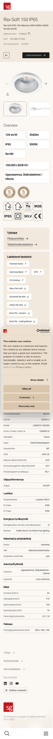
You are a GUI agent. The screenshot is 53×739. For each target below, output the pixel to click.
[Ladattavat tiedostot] (7, 94)
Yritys (7, 652)
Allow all (26, 389)
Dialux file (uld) (16, 306)
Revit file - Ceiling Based (20, 322)
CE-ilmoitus (17, 281)
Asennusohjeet (19, 273)
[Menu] (45, 733)
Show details (37, 380)
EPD (39, 273)
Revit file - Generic (17, 314)
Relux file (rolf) (16, 289)
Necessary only (26, 406)
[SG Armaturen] (7, 6)
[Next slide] (45, 83)
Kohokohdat (11, 661)
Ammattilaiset (12, 669)
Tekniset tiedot (19, 264)
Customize (24, 397)
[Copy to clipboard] (29, 33)
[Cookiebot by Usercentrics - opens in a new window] (37, 331)
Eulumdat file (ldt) (17, 297)
